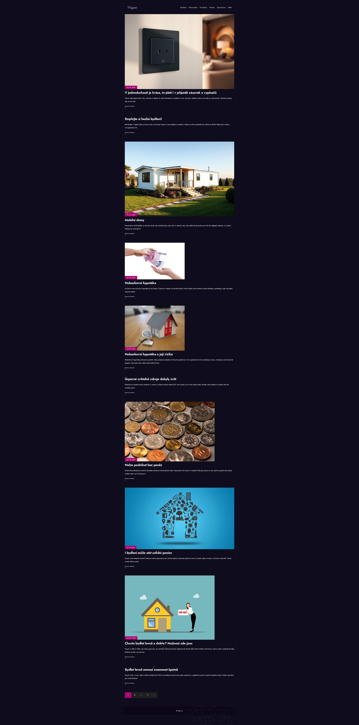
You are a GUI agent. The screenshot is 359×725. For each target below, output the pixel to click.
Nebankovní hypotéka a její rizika (149, 354)
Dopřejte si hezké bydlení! (143, 119)
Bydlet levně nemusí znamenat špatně (151, 669)
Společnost (221, 7)
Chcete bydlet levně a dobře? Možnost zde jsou (158, 643)
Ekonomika (193, 7)
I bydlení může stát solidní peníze (148, 552)
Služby (212, 7)
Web (230, 7)
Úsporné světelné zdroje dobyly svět (150, 379)
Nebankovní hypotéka (140, 283)
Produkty (203, 7)
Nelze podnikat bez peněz (143, 465)
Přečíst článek (129, 106)
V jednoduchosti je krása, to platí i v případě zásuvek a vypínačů (171, 92)
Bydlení (183, 7)
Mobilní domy (134, 220)
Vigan (132, 7)
